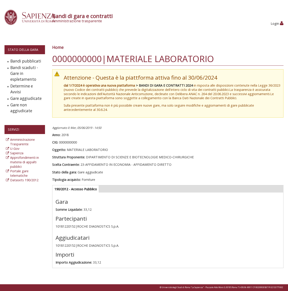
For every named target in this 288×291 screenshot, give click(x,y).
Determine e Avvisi (21, 88)
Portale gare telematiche (19, 173)
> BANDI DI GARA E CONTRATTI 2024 (164, 85)
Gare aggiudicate (26, 98)
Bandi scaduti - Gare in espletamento (24, 73)
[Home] (32, 17)
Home (58, 47)
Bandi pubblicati (25, 61)
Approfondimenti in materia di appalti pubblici (24, 162)
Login (275, 23)
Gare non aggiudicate (21, 107)
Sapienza (16, 153)
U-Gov (14, 148)
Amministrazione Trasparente (22, 141)
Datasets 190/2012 (24, 180)
